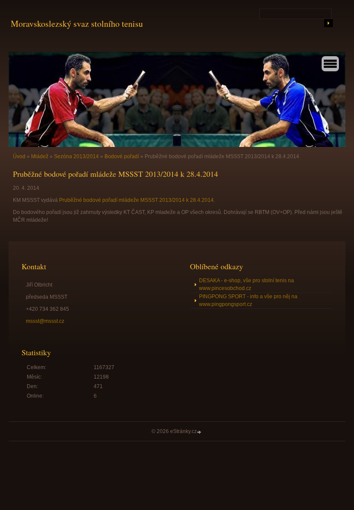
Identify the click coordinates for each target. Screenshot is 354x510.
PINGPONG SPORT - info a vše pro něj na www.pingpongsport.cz (248, 300)
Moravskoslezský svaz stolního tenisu (77, 23)
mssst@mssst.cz (45, 321)
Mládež (39, 156)
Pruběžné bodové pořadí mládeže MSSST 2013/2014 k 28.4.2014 (136, 200)
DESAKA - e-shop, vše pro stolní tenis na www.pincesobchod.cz (246, 284)
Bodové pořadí (121, 156)
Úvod (19, 156)
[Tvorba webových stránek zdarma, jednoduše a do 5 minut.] (200, 432)
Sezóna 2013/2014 (76, 156)
